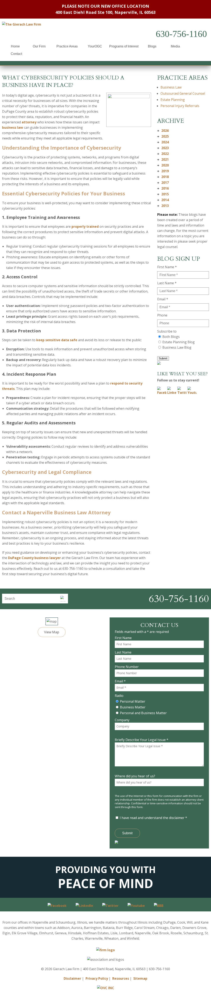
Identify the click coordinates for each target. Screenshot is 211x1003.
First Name (123, 638)
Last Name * (167, 283)
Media (175, 46)
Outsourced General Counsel (183, 93)
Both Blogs (171, 336)
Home (15, 46)
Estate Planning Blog (178, 342)
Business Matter (132, 707)
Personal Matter (132, 701)
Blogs (152, 46)
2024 (163, 142)
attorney (29, 122)
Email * (162, 299)
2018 (163, 177)
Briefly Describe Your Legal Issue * (141, 740)
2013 (163, 205)
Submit (163, 358)
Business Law (171, 87)
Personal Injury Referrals (180, 106)
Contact (16, 53)
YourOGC (95, 46)
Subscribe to (167, 331)
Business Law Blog (176, 347)
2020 (163, 165)
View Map (51, 632)
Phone (162, 315)
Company (122, 720)
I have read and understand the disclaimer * (153, 817)
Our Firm (39, 46)
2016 (163, 188)
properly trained (85, 226)
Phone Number (127, 666)
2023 (163, 148)
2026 (163, 130)
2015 (163, 194)
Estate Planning (173, 99)
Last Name (123, 652)
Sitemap (140, 978)
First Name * (167, 267)
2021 (163, 159)
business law (12, 127)
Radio (119, 695)
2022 (163, 153)
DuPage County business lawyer (34, 558)
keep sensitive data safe (56, 340)
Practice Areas (67, 46)
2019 (163, 171)
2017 (163, 182)
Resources (120, 978)
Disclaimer (72, 978)
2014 (163, 200)
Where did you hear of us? (135, 776)
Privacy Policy (97, 978)
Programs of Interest (123, 46)
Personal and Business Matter (143, 713)
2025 (163, 136)
